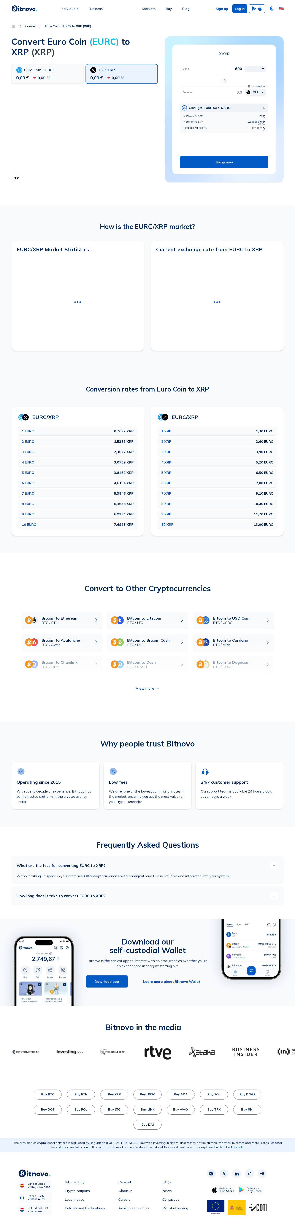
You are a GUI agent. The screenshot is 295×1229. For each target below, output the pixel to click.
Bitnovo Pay (74, 1182)
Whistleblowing (175, 1208)
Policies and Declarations (85, 1208)
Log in (240, 8)
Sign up (222, 8)
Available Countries (133, 1208)
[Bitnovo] (24, 8)
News (167, 1191)
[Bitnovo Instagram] (211, 1173)
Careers (124, 1199)
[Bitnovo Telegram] (262, 1173)
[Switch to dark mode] (272, 8)
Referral (124, 1182)
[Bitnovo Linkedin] (236, 1173)
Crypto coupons (77, 1191)
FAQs (166, 1182)
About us (125, 1191)
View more (145, 688)
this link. (237, 1147)
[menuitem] (69, 8)
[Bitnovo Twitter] (223, 1173)
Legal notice (74, 1199)
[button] (281, 8)
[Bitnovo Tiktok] (249, 1173)
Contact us (170, 1199)
